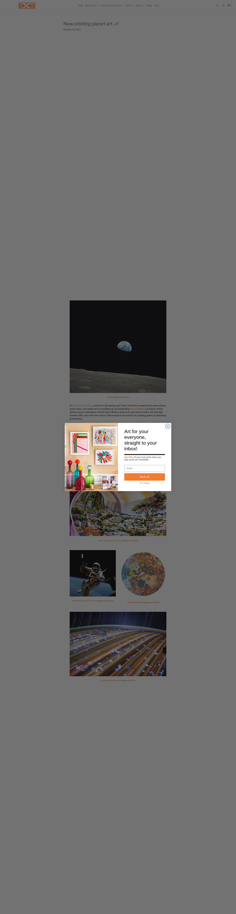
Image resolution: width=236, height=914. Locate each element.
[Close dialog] (167, 426)
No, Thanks (145, 483)
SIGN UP (145, 477)
